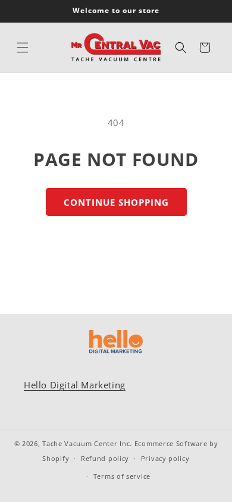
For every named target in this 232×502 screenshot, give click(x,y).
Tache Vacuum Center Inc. (87, 443)
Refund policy (105, 458)
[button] (23, 47)
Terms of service (122, 476)
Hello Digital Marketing (75, 385)
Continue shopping (116, 202)
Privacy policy (165, 458)
